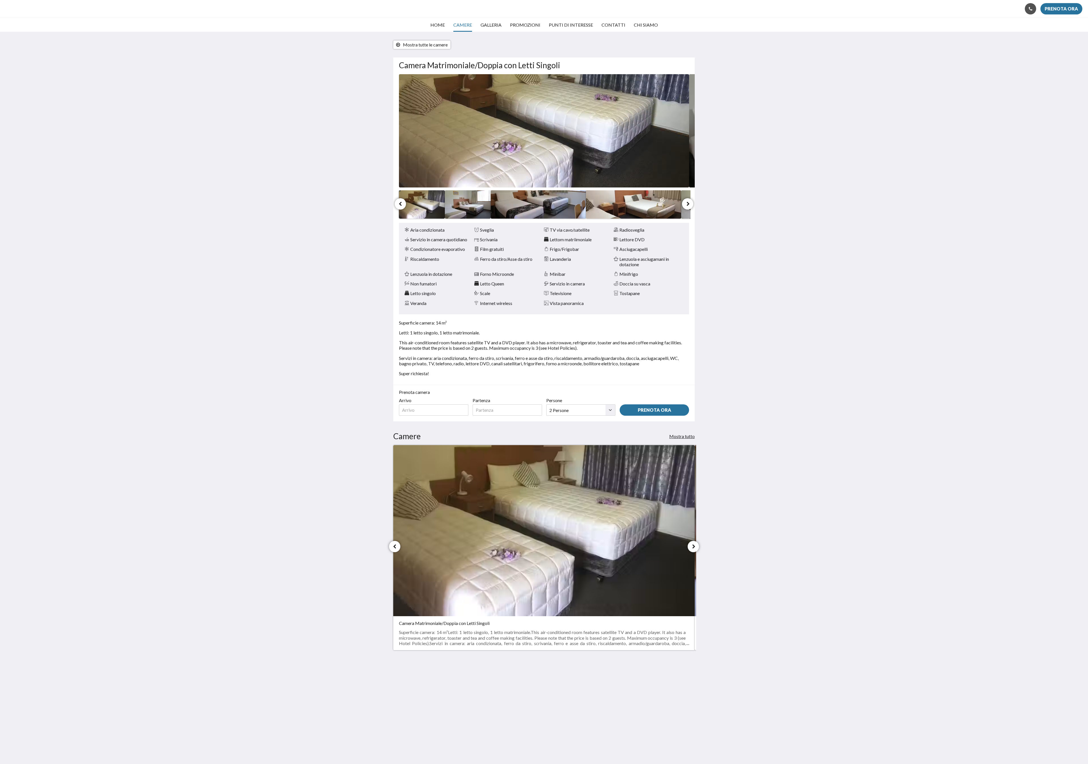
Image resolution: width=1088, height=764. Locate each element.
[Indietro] (400, 204)
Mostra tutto (682, 436)
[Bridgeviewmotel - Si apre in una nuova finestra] (683, 684)
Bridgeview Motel (39, 9)
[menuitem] (437, 25)
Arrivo (405, 400)
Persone (554, 400)
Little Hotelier (674, 723)
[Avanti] (687, 204)
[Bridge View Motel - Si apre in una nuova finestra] (667, 684)
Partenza (481, 400)
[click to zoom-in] (544, 130)
